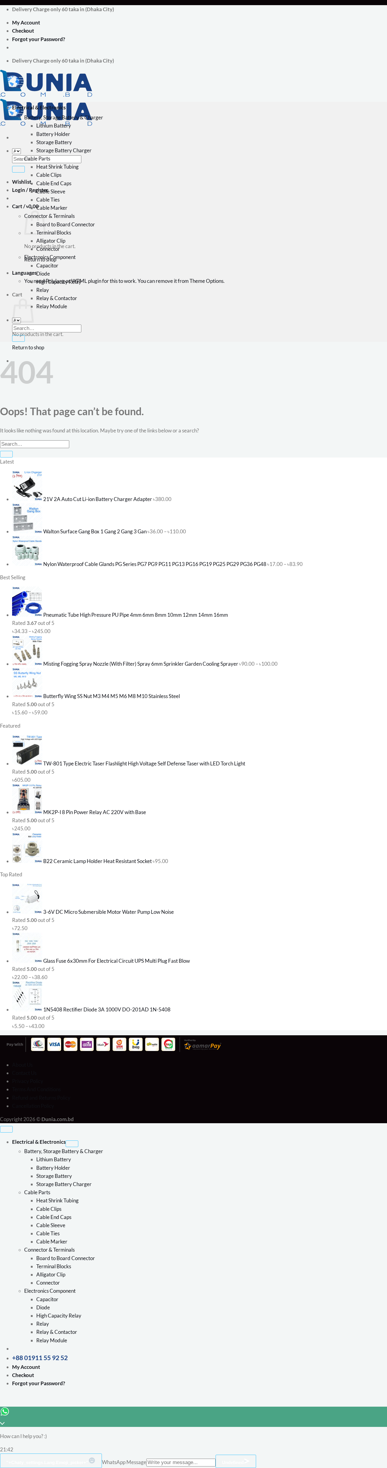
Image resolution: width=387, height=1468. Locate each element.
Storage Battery (54, 142)
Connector (48, 249)
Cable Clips (48, 175)
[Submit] (18, 169)
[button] (25, 206)
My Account (26, 22)
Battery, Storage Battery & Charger (63, 117)
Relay (42, 290)
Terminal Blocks (53, 232)
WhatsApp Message (124, 1462)
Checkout (23, 30)
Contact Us (24, 1073)
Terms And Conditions (36, 1089)
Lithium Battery (53, 125)
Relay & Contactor (56, 298)
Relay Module (51, 306)
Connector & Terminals (49, 216)
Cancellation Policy (33, 1106)
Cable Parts (37, 158)
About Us (22, 1065)
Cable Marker (51, 208)
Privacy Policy (27, 1081)
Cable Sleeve (50, 191)
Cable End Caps (53, 183)
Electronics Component (50, 257)
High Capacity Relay (58, 282)
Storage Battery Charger (64, 150)
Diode (43, 273)
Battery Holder (53, 134)
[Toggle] (72, 1143)
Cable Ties (48, 199)
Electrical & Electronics (39, 107)
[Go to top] (6, 1129)
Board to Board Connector (65, 224)
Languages (24, 273)
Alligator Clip (50, 241)
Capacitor (47, 265)
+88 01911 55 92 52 (40, 1358)
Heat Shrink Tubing (57, 166)
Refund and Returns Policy (41, 1098)
